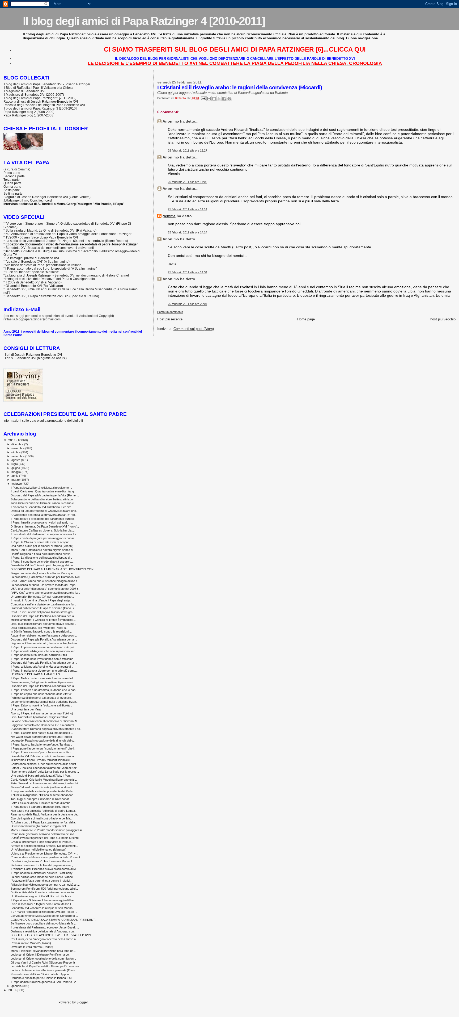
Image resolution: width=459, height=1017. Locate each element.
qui (170, 93)
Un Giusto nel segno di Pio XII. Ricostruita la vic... (42, 896)
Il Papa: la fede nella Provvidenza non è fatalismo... (43, 658)
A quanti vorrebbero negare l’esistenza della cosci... (44, 635)
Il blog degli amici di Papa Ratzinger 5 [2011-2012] (39, 98)
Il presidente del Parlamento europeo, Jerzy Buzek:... (45, 927)
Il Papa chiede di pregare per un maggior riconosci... (44, 538)
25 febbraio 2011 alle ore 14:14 (187, 209)
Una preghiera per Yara (26, 709)
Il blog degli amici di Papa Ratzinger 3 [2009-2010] (39, 108)
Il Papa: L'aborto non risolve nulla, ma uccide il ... (42, 732)
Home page (306, 319)
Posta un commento (170, 311)
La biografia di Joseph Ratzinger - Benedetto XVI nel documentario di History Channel (67, 275)
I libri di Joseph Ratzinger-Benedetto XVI (32, 354)
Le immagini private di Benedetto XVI (32, 258)
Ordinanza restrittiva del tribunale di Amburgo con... (43, 931)
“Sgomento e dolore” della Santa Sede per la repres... (45, 771)
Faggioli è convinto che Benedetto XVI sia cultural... (43, 725)
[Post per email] (203, 98)
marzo (15, 479)
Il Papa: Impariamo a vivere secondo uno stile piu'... (43, 647)
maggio (16, 472)
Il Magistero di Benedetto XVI (24, 91)
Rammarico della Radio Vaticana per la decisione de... (45, 814)
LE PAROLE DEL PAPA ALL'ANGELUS (35, 674)
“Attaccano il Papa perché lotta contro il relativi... (41, 880)
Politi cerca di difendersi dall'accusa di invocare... (42, 697)
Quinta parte (12, 186)
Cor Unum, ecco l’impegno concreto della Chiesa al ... (45, 939)
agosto (16, 460)
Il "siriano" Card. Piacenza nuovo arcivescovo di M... (44, 868)
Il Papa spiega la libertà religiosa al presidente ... (41, 487)
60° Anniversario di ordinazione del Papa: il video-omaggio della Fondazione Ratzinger (68, 234)
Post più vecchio (443, 319)
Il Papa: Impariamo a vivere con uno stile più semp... (44, 670)
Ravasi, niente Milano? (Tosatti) (31, 943)
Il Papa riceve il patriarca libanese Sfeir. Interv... (41, 806)
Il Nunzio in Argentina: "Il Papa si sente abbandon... (43, 795)
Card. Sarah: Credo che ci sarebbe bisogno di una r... (45, 581)
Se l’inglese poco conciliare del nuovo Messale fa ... (43, 923)
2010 (12, 990)
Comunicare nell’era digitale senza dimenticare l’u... (43, 604)
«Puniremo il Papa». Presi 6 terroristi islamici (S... (42, 759)
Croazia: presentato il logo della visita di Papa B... (42, 841)
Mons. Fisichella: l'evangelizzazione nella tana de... (43, 950)
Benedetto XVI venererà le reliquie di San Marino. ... (43, 908)
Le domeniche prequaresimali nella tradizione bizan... (44, 701)
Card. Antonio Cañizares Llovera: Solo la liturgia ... (43, 530)
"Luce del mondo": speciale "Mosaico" (32, 272)
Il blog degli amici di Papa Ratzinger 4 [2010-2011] (144, 21)
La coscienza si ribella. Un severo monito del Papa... (44, 585)
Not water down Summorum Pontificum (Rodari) (41, 736)
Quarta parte (12, 183)
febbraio (17, 483)
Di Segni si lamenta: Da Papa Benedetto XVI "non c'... (45, 526)
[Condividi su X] (219, 98)
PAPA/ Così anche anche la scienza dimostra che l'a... (45, 592)
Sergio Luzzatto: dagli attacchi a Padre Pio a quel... (43, 573)
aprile (15, 475)
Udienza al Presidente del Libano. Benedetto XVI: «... (44, 853)
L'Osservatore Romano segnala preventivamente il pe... (46, 728)
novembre (18, 448)
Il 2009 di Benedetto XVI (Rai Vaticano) (34, 282)
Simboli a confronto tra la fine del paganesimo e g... (43, 865)
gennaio (16, 985)
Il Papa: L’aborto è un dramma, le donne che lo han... (44, 690)
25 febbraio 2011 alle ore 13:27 (187, 150)
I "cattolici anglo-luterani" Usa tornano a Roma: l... (42, 861)
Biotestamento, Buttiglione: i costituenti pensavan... (43, 682)
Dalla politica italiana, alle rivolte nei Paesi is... (39, 627)
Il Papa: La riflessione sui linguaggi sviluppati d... (41, 557)
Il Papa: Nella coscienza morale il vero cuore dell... (43, 678)
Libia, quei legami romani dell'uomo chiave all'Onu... (43, 623)
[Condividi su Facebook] (224, 98)
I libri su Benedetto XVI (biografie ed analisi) (35, 358)
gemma (169, 216)
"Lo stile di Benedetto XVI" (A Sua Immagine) (38, 261)
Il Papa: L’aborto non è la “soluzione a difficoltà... (41, 705)
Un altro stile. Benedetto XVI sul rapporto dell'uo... (42, 596)
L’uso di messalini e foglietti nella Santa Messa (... (42, 904)
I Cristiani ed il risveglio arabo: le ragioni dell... (40, 826)
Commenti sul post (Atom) (193, 329)
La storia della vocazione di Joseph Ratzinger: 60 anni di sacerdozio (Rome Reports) (67, 240)
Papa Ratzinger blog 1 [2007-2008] (28, 115)
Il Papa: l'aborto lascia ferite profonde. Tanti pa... (41, 744)
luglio (15, 464)
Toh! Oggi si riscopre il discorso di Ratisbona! (40, 799)
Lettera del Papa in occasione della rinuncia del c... (43, 740)
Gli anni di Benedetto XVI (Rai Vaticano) (34, 285)
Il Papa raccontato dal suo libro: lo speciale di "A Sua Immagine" (51, 268)
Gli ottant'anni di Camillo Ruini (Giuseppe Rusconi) (43, 962)
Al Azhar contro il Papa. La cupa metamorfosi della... (44, 822)
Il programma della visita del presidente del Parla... (43, 791)
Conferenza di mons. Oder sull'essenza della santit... (44, 763)
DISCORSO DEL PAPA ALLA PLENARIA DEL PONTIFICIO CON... (53, 569)
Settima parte (13, 193)
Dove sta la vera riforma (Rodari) (32, 946)
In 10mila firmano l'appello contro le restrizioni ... (41, 631)
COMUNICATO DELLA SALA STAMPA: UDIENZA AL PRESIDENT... (54, 919)
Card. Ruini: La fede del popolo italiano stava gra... (43, 612)
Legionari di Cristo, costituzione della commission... (43, 958)
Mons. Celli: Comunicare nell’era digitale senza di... (43, 549)
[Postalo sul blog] (214, 98)
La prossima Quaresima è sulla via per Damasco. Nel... (46, 577)
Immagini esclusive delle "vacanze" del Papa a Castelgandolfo (50, 279)
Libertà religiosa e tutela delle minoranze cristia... (42, 553)
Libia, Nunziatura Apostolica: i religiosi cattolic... (41, 717)
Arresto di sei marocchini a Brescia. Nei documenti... (44, 845)
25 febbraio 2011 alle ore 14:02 (187, 181)
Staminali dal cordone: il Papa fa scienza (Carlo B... (43, 608)
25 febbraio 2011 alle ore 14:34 (187, 272)
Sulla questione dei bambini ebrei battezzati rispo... (43, 499)
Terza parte (11, 179)
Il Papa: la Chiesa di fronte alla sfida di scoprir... (41, 542)
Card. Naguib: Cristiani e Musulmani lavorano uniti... (44, 779)
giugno (16, 468)
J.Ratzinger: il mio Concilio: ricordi (28, 200)
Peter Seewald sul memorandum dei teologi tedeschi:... (46, 783)
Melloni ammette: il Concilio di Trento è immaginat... (43, 619)
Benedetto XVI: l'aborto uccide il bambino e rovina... (43, 756)
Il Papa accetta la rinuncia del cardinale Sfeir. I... (41, 654)
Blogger (82, 1002)
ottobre (16, 452)
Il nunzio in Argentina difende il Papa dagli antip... (41, 600)
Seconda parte (14, 176)
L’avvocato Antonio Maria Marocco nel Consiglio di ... (44, 915)
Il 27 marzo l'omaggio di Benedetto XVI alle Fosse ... (44, 911)
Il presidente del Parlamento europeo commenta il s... (45, 534)
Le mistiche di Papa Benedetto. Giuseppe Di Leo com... (46, 966)
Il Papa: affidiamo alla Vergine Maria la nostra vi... (42, 666)
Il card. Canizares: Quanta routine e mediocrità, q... (43, 491)
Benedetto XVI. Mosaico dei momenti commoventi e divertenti (50, 247)
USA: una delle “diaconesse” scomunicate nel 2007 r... (45, 588)
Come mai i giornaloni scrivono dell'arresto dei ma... (43, 834)
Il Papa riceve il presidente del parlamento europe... (43, 518)
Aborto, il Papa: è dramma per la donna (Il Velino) (42, 713)
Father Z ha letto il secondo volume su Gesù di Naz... (45, 767)
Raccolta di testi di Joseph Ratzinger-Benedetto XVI (40, 101)
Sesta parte (11, 190)
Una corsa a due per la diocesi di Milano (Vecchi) (42, 545)
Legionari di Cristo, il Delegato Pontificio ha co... (41, 954)
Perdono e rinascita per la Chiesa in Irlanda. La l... (42, 978)
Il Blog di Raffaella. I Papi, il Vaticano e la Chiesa (38, 87)
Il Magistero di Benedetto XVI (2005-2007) (33, 94)
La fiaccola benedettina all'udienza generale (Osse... (44, 970)
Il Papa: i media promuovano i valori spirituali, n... (42, 522)
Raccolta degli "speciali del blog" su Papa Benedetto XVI (44, 105)
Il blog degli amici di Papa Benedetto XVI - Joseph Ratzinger (46, 84)
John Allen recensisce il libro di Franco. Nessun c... (43, 503)
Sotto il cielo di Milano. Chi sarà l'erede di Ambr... (41, 803)
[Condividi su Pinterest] (229, 98)
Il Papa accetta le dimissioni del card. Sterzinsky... (43, 872)
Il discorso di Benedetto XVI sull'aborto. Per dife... (42, 507)
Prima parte (11, 172)
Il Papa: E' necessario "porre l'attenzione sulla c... (42, 752)
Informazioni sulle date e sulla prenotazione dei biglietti (43, 420)
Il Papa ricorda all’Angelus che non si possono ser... (44, 651)
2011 (12, 440)
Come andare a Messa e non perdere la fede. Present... (46, 857)
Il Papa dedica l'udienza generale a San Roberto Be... (45, 981)
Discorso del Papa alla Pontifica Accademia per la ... (44, 616)
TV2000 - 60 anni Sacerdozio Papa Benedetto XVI (42, 237)
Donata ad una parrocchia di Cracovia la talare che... (44, 510)
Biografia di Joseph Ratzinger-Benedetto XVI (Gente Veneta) (47, 197)
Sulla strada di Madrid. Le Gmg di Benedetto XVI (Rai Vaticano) (51, 230)
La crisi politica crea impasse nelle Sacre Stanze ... (43, 876)
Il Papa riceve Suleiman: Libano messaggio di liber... (44, 900)
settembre (18, 456)
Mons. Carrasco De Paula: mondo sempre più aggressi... (47, 830)
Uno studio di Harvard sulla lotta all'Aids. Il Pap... (41, 775)
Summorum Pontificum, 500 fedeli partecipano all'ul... (44, 888)
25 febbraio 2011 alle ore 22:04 (187, 303)
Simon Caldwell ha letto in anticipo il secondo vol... (42, 787)
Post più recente (169, 319)
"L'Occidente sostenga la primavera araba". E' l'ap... (44, 514)
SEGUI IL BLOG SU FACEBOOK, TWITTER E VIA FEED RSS (51, 935)
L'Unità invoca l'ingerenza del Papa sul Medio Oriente (45, 837)
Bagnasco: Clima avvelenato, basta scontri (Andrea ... (45, 643)
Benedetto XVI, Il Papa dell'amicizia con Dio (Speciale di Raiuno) (52, 296)
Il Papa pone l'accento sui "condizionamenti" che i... (43, 748)
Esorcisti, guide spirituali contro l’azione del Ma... (42, 818)
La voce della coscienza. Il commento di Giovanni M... (45, 721)
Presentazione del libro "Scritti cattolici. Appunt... (41, 974)
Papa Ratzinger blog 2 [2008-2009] (28, 112)
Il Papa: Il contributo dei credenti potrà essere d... (42, 561)
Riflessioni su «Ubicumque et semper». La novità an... (45, 884)
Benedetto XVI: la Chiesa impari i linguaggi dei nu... (43, 565)
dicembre (17, 444)
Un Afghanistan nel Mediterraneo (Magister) (38, 849)
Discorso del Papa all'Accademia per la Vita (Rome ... (45, 495)
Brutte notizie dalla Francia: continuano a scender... (43, 892)
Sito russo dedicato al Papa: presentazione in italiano (43, 265)
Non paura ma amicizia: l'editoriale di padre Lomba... (44, 810)
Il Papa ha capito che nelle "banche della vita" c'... (42, 694)
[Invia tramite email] (209, 98)
